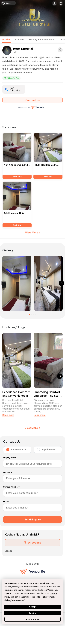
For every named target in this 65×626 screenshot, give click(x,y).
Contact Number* (11, 487)
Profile (6, 39)
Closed (8, 3)
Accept (32, 607)
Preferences (32, 619)
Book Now (17, 177)
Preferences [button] (18, 600)
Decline (32, 613)
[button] (29, 314)
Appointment (48, 449)
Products (19, 39)
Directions (34, 542)
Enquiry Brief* (9, 458)
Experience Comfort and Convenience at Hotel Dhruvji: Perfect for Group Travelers (16, 394)
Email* (6, 502)
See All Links (15, 89)
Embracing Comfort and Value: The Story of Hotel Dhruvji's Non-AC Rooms (47, 394)
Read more (8, 415)
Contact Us (32, 100)
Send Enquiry (18, 449)
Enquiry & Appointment (41, 39)
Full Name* (8, 472)
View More (32, 232)
